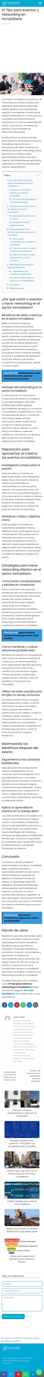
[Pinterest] (17, 1005)
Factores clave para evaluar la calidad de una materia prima (10, 1076)
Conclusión (14, 284)
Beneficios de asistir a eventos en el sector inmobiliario (20, 193)
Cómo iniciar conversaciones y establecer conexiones (23, 242)
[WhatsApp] (23, 1005)
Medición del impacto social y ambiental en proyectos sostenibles (33, 1075)
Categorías (7, 1363)
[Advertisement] (22, 49)
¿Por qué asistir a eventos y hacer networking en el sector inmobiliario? (20, 183)
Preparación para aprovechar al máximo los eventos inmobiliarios (21, 209)
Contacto (6, 1361)
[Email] (35, 1005)
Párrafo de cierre (16, 288)
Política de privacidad (20, 1361)
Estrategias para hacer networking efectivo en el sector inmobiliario (21, 232)
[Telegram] (29, 1005)
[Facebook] (4, 1005)
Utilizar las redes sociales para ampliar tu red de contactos (22, 257)
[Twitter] (10, 1005)
